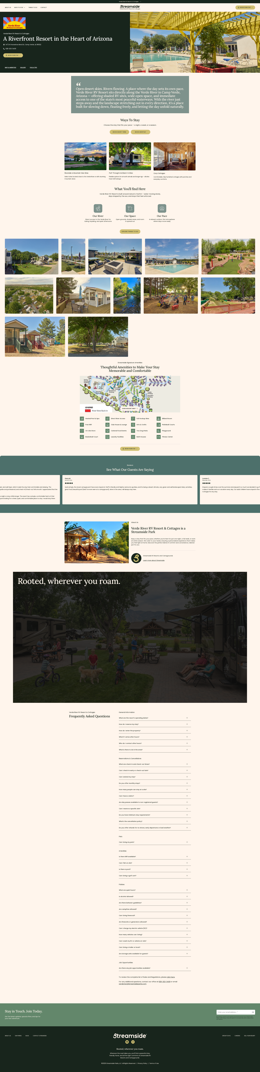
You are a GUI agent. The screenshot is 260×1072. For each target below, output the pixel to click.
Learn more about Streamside (154, 560)
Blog (27, 1036)
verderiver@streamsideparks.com (132, 984)
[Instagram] (133, 1042)
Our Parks (18, 1036)
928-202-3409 (164, 981)
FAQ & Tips (33, 67)
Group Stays (226, 1036)
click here (171, 977)
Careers (237, 1036)
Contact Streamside (40, 1036)
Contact (44, 7)
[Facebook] (127, 1042)
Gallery (23, 67)
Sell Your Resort (249, 1036)
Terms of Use (154, 1063)
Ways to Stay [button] (18, 7)
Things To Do (32, 7)
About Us (8, 7)
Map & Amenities (10, 67)
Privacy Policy (142, 1063)
